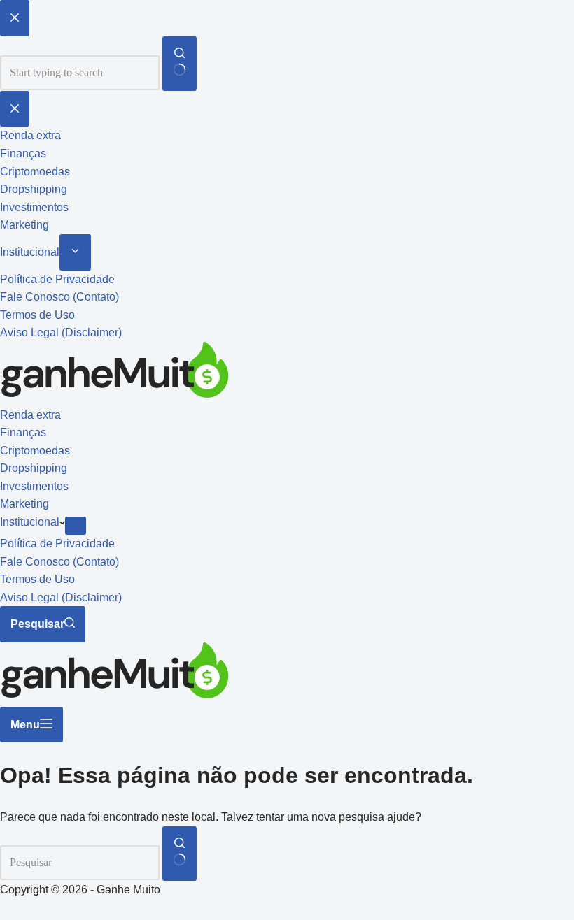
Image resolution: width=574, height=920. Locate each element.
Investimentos (34, 486)
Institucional (29, 522)
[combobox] (80, 862)
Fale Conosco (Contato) (59, 562)
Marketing (24, 504)
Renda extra (30, 415)
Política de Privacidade (57, 543)
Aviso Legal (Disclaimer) (61, 597)
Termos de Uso (37, 579)
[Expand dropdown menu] (75, 526)
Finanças (23, 432)
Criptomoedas (35, 451)
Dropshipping (33, 468)
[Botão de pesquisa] (179, 853)
